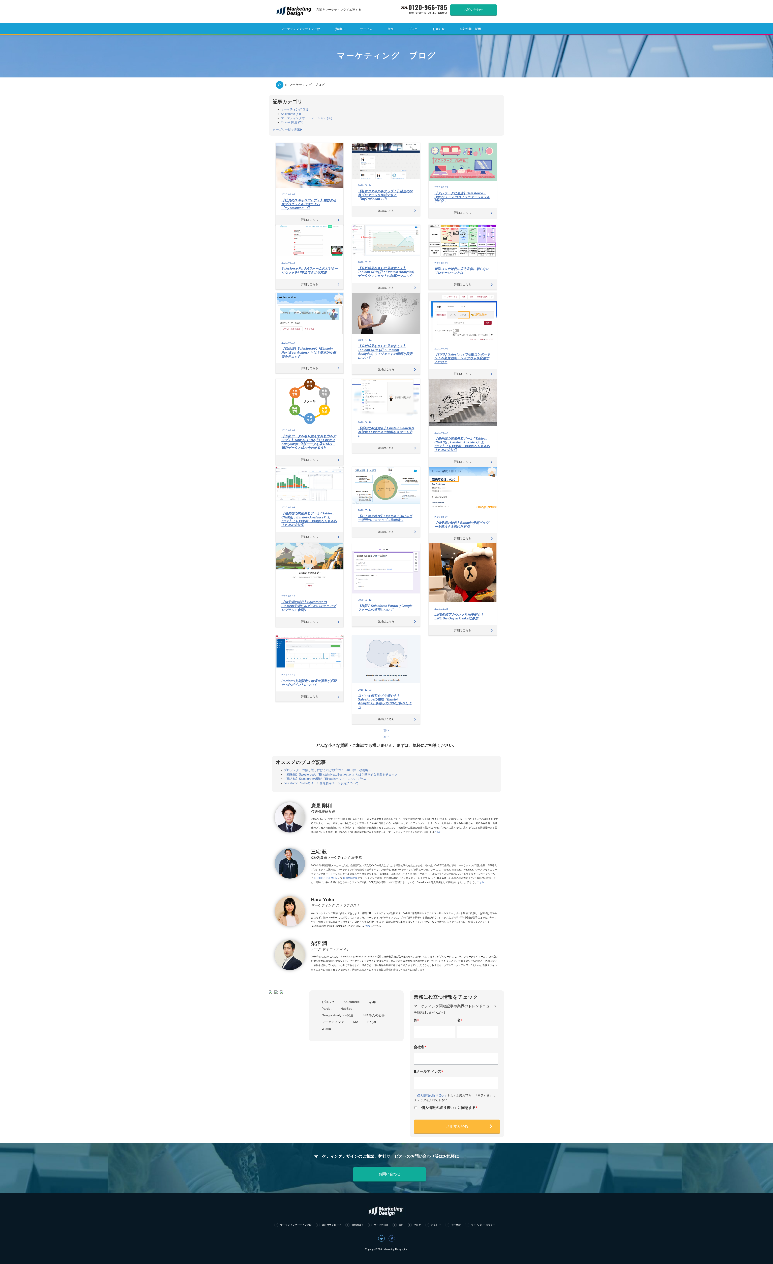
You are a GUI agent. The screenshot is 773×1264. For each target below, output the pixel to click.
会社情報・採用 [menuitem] (470, 29)
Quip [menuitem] (372, 1001)
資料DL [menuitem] (340, 29)
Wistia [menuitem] (326, 1028)
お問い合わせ (473, 9)
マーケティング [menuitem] (333, 1022)
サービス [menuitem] (366, 29)
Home (279, 85)
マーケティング (294, 109)
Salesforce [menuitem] (352, 1001)
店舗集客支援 (350, 878)
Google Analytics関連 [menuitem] (337, 1015)
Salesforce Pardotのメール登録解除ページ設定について (321, 783)
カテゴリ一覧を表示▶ (288, 129)
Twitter (367, 926)
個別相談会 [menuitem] (357, 1225)
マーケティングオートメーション (306, 118)
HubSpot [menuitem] (347, 1008)
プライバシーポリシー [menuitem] (483, 1225)
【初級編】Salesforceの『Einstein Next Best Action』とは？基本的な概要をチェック (341, 774)
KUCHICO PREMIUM (325, 878)
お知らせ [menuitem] (439, 29)
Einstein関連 (292, 122)
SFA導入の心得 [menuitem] (374, 1015)
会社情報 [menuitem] (456, 1225)
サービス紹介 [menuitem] (381, 1225)
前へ (386, 730)
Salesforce (291, 113)
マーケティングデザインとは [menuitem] (300, 29)
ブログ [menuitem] (413, 29)
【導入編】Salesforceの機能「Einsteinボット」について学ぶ (325, 778)
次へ (386, 736)
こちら (437, 832)
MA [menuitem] (355, 1022)
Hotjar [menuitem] (371, 1022)
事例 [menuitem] (390, 29)
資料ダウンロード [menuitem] (331, 1225)
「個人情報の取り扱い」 (430, 1095)
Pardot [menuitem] (327, 1008)
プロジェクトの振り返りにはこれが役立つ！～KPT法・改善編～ (327, 770)
